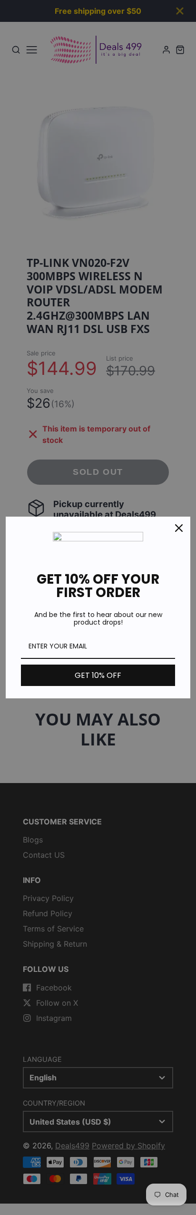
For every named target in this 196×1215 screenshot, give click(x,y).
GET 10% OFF (98, 675)
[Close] (178, 528)
